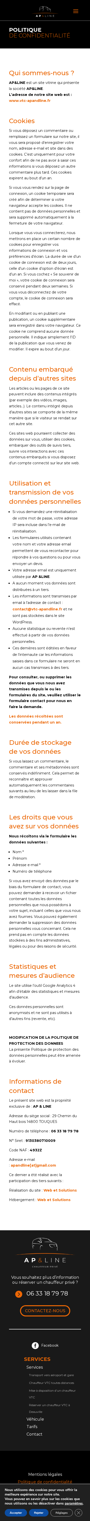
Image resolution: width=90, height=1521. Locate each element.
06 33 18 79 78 (47, 1293)
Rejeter (39, 1513)
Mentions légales (45, 1475)
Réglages (62, 1513)
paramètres (74, 1503)
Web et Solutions (60, 1190)
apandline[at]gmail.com (33, 1165)
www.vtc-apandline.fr (29, 100)
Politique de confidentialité (45, 1482)
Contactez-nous (45, 1310)
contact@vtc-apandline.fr (37, 609)
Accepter (16, 1513)
